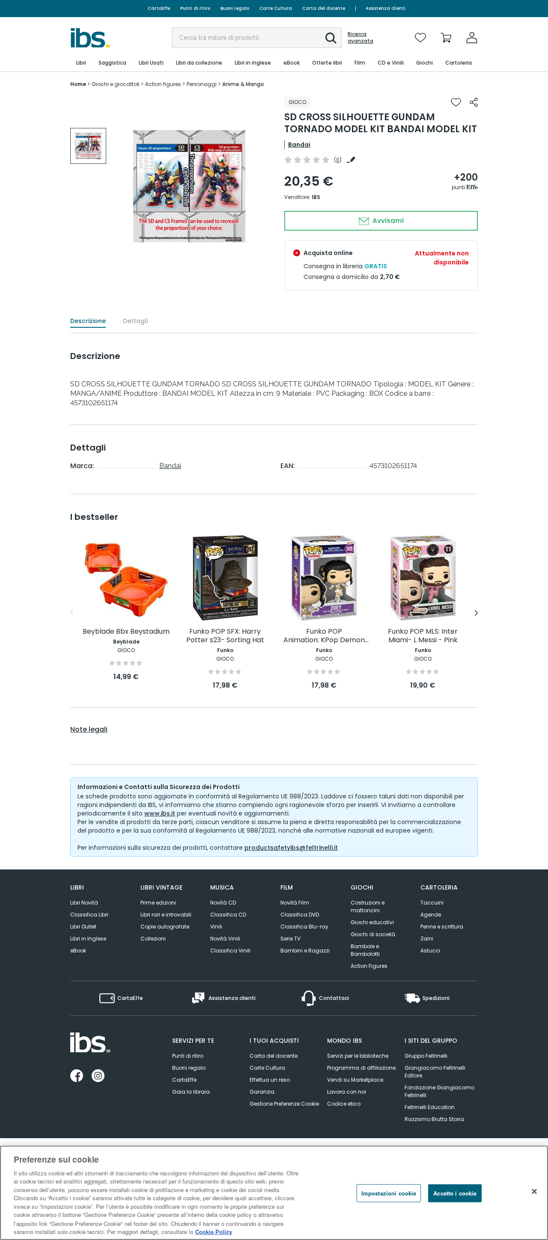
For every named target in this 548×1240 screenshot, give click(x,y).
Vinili (216, 926)
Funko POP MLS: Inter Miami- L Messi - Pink (423, 636)
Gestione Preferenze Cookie (284, 1103)
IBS (316, 197)
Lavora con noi (346, 1091)
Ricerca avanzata (360, 37)
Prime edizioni (158, 902)
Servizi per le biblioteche (357, 1055)
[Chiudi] (534, 1191)
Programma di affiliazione (361, 1067)
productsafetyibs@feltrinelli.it (291, 847)
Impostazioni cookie (388, 1193)
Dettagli (135, 321)
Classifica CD (228, 914)
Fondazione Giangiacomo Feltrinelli (439, 1091)
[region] (274, 1192)
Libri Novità (84, 902)
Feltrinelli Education (430, 1107)
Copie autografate (164, 926)
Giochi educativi (372, 922)
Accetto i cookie (455, 1193)
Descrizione (88, 321)
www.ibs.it (159, 813)
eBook (78, 950)
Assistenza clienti (385, 8)
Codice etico (343, 1103)
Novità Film (294, 902)
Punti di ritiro (195, 8)
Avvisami (387, 220)
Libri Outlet (83, 926)
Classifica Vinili (230, 950)
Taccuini (432, 902)
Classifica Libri (89, 914)
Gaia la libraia (191, 1091)
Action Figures (369, 966)
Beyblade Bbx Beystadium (126, 631)
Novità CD (223, 902)
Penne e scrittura (441, 926)
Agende (430, 914)
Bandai (299, 144)
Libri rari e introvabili (165, 914)
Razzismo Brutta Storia (434, 1119)
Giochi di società (373, 934)
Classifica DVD (299, 914)
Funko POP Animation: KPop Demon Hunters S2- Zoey (324, 636)
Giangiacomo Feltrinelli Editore (435, 1071)
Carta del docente (323, 8)
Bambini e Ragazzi (305, 950)
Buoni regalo (234, 8)
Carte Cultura (275, 8)
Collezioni (153, 938)
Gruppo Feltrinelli (426, 1055)
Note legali (88, 729)
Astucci (430, 950)
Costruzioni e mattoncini (367, 906)
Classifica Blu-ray (304, 926)
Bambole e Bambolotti (365, 950)
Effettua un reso (270, 1079)
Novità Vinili (225, 938)
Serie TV (290, 938)
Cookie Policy (213, 1231)
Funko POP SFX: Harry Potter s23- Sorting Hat (225, 636)
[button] (331, 38)
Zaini (426, 938)
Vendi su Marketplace (355, 1079)
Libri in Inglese (88, 938)
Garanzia (262, 1091)
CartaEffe (159, 8)
